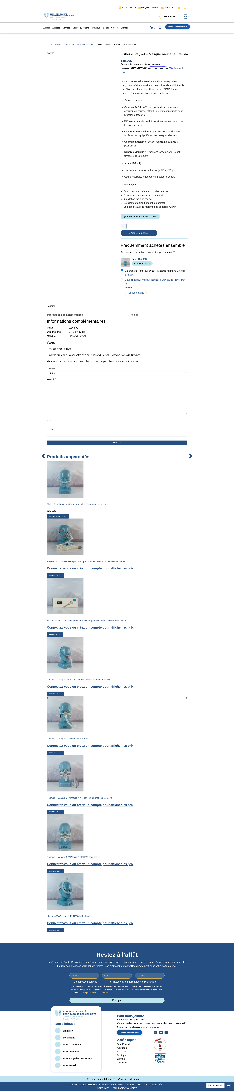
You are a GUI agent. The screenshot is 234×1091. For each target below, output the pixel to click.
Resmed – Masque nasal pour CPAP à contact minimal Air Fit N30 (79, 679)
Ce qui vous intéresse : (86, 981)
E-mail (50, 430)
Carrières (122, 1062)
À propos (122, 1048)
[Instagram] (166, 1032)
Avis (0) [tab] (135, 314)
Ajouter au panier (140, 233)
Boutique (59, 45)
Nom (49, 420)
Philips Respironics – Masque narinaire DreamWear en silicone (77, 504)
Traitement (118, 981)
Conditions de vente (129, 1079)
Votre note (51, 368)
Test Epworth (124, 1044)
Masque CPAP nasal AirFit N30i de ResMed (68, 916)
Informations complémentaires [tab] (65, 314)
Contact (121, 1058)
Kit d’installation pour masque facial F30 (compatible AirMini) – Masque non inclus (86, 620)
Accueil (49, 45)
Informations (134, 981)
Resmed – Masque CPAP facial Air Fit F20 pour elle (72, 857)
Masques (70, 45)
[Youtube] (161, 1032)
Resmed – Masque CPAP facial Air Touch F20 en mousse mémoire (79, 798)
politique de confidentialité (97, 993)
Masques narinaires (85, 45)
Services (121, 1051)
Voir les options (135, 292)
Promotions (150, 981)
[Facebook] (155, 1032)
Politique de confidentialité (101, 1079)
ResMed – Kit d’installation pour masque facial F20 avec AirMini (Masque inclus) (86, 561)
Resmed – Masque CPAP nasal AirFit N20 (67, 738)
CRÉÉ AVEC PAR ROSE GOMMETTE (117, 1088)
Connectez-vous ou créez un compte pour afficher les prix (90, 568)
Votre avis (51, 379)
